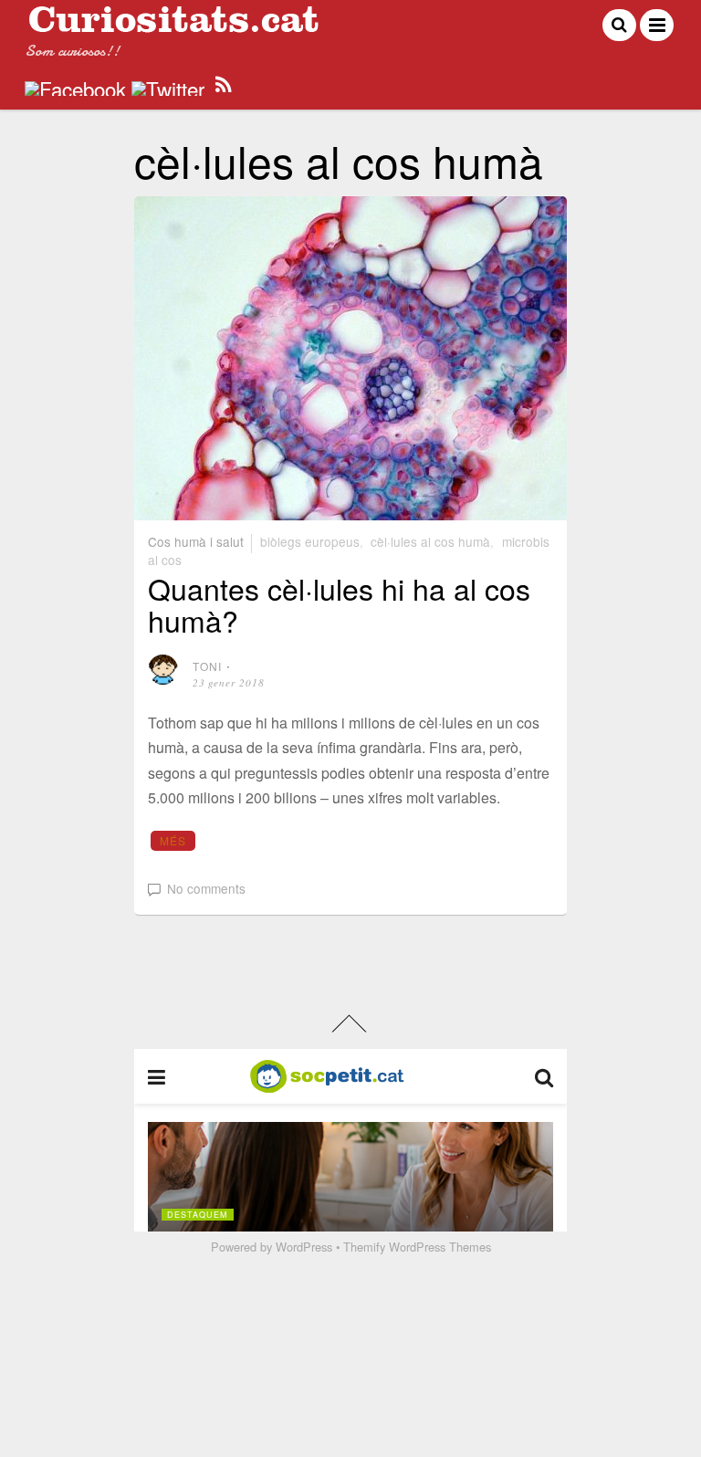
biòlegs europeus (310, 541)
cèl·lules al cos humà (430, 541)
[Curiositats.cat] (173, 25)
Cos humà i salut (196, 541)
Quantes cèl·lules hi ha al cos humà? (339, 604)
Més (173, 840)
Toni (208, 666)
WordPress (304, 1246)
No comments (206, 888)
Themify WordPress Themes (417, 1246)
